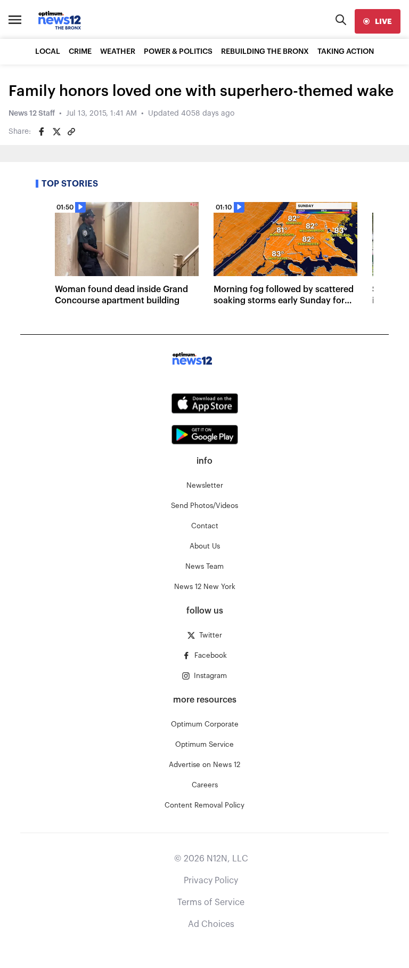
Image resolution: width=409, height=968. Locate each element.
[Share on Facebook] (41, 131)
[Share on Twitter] (56, 131)
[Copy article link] (71, 131)
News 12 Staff (32, 113)
